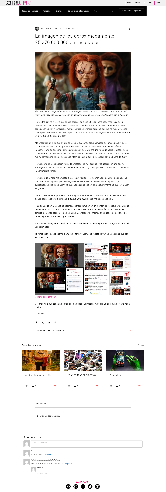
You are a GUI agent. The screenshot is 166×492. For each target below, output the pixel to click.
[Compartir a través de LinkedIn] (49, 322)
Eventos (59, 11)
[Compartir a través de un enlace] (55, 322)
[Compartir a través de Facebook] (36, 322)
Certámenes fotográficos (78, 11)
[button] (112, 11)
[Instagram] (75, 486)
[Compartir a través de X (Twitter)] (42, 322)
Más (95, 11)
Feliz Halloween (117, 375)
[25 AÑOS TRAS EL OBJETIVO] (83, 360)
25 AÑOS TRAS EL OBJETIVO (81, 375)
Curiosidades (40, 314)
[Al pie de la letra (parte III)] (41, 360)
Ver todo (141, 345)
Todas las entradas (30, 11)
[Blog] (97, 486)
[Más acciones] (129, 28)
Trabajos (47, 11)
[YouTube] (68, 486)
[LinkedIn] (83, 486)
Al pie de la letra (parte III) (38, 375)
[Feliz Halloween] (125, 360)
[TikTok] (90, 486)
